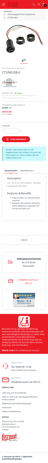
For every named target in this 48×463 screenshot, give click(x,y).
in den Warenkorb (18, 139)
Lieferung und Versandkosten (14, 393)
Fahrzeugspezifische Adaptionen (21, 14)
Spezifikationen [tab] (26, 170)
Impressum (7, 407)
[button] (34, 4)
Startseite (8, 11)
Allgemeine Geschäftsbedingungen (16, 403)
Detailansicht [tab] (11, 170)
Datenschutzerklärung (11, 411)
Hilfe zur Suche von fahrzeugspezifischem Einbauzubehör (19, 398)
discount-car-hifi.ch (12, 456)
